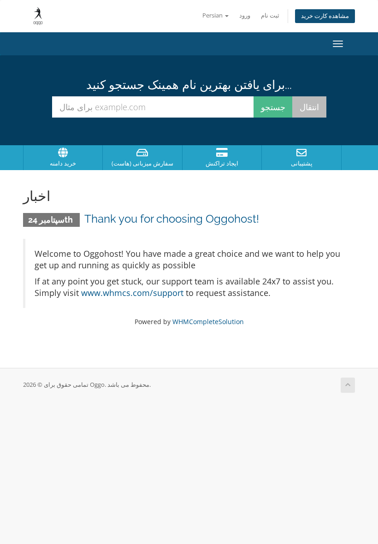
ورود (244, 15)
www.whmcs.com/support (132, 292)
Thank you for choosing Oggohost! (171, 218)
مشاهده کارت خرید (325, 16)
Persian (213, 15)
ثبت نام (270, 15)
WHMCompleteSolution (208, 321)
